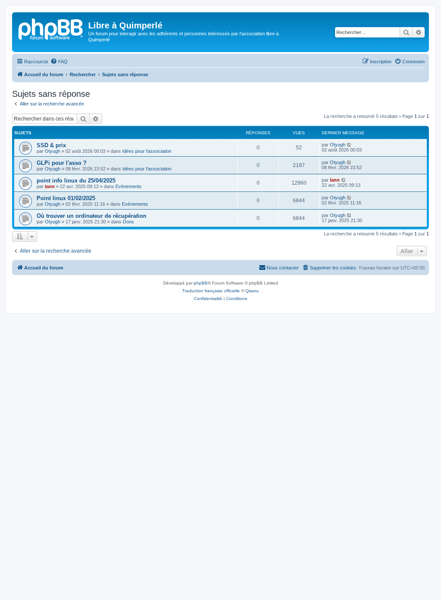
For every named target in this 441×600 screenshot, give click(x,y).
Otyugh (52, 151)
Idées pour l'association (146, 151)
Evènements (128, 186)
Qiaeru (252, 290)
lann (50, 186)
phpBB (201, 283)
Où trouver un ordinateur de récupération (91, 216)
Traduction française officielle (211, 290)
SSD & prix (51, 145)
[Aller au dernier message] (349, 144)
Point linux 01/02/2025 (66, 198)
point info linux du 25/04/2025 (76, 180)
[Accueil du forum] (51, 28)
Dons (128, 221)
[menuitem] (59, 61)
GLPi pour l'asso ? (62, 163)
